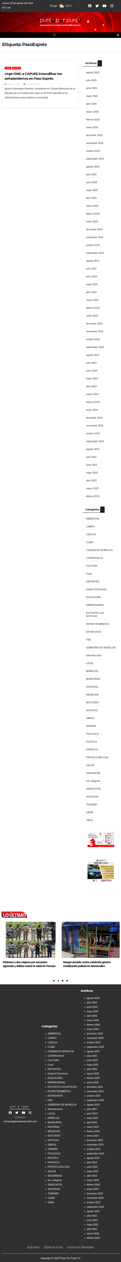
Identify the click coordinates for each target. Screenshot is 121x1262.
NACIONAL (92, 687)
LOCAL (7, 68)
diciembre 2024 (94, 229)
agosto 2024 (92, 261)
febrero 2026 (93, 119)
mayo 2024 (92, 284)
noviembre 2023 (94, 331)
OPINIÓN (91, 726)
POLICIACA (92, 734)
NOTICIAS (16, 68)
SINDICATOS (93, 789)
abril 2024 (91, 292)
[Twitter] (97, 6)
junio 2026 (91, 88)
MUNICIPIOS (93, 679)
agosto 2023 (92, 355)
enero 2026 (92, 127)
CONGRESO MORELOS (99, 550)
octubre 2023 (93, 339)
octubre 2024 (93, 245)
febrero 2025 (93, 213)
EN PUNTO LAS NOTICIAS (62, 1087)
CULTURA (92, 566)
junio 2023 (91, 370)
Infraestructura (93, 655)
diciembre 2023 (94, 323)
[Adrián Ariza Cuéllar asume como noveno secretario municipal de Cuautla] (91, 940)
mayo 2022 (92, 472)
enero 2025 (92, 221)
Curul (89, 573)
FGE (88, 639)
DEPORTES (93, 581)
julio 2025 (91, 174)
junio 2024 (91, 276)
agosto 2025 (92, 166)
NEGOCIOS (92, 694)
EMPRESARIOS (95, 605)
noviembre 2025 (94, 143)
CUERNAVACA (94, 558)
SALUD (90, 765)
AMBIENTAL (93, 519)
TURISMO (91, 804)
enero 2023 (92, 410)
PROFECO (92, 749)
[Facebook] (90, 6)
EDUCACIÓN (93, 597)
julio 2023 (91, 363)
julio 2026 (91, 80)
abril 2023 (91, 386)
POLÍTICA (91, 741)
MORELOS (92, 671)
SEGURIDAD (93, 773)
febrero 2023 (93, 402)
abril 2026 (91, 104)
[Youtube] (104, 6)
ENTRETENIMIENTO (97, 624)
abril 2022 (91, 480)
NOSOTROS (33, 1247)
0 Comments (33, 84)
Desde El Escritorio (96, 589)
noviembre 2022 (94, 425)
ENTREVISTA (93, 632)
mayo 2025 (92, 190)
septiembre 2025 (95, 159)
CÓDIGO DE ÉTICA (53, 1247)
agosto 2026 (92, 72)
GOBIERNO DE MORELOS (101, 647)
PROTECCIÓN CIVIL (97, 757)
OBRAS (90, 718)
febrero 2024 (93, 308)
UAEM (89, 812)
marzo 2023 (92, 394)
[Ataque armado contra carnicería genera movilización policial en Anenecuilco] (30, 940)
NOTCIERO (92, 702)
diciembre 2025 (94, 135)
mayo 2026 (92, 96)
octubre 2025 (93, 151)
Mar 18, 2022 (14, 84)
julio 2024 (91, 268)
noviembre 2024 (94, 237)
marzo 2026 (92, 111)
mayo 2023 (92, 378)
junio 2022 (91, 465)
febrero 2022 (93, 496)
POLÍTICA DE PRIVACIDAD (80, 1247)
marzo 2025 (92, 206)
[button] (54, 35)
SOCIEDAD (92, 796)
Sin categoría (93, 781)
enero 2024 (92, 316)
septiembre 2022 (95, 441)
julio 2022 (91, 457)
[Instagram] (112, 6)
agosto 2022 (92, 449)
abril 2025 (91, 198)
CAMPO (90, 526)
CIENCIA (91, 534)
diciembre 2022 (94, 418)
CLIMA (89, 542)
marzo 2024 (92, 300)
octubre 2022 (93, 433)
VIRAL (89, 820)
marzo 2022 (92, 488)
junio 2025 (91, 182)
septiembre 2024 (95, 253)
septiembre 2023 (95, 347)
